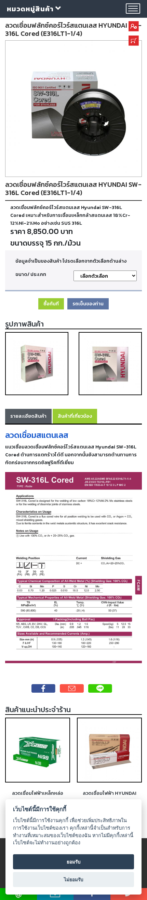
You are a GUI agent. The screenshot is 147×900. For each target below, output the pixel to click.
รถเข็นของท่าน (88, 303)
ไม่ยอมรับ (73, 879)
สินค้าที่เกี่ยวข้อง (75, 416)
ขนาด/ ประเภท (30, 274)
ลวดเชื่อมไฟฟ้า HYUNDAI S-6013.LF (109, 797)
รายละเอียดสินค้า (28, 416)
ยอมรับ (74, 861)
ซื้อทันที (51, 303)
